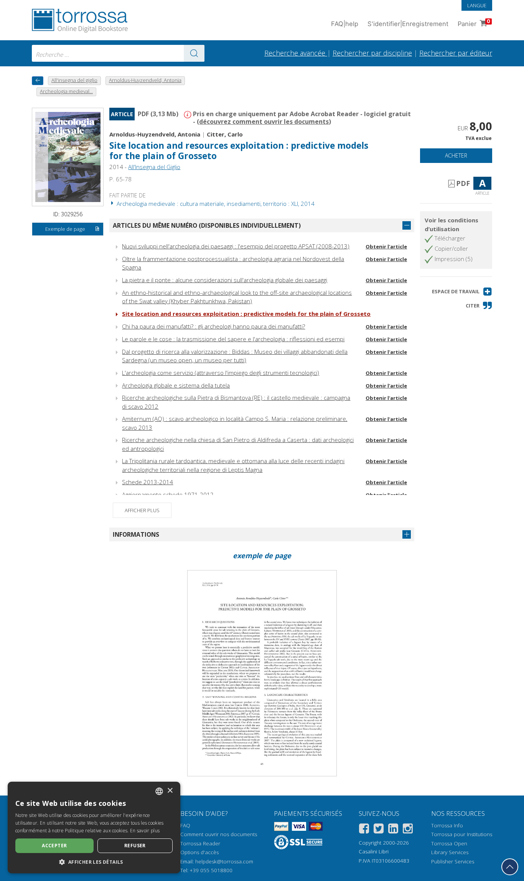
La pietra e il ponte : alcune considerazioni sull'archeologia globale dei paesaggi (224, 280)
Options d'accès (199, 852)
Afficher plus (142, 510)
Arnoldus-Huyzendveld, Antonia (154, 134)
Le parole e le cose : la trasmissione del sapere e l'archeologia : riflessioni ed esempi (233, 339)
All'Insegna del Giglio (154, 167)
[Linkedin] (393, 830)
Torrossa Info (447, 825)
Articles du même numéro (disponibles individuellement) (207, 225)
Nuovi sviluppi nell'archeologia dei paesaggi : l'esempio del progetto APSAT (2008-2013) (235, 246)
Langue (476, 5)
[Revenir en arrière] (37, 80)
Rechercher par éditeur (455, 53)
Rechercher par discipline (372, 53)
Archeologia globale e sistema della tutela (176, 385)
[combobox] (118, 53)
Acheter (456, 155)
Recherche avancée (295, 53)
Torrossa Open (449, 843)
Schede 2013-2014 (147, 482)
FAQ (185, 825)
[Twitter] (378, 830)
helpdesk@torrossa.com (224, 861)
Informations (136, 534)
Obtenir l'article (386, 246)
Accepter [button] (54, 845)
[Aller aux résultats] (194, 53)
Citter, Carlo (225, 134)
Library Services (449, 852)
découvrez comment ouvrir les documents (264, 121)
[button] (462, 291)
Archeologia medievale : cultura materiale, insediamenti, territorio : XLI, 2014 (215, 203)
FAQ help (344, 24)
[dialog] (94, 827)
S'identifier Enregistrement (407, 24)
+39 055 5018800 (211, 870)
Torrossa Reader (200, 843)
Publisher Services (452, 861)
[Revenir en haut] (509, 866)
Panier (474, 23)
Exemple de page (65, 228)
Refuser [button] (135, 845)
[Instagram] (407, 830)
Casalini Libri (374, 851)
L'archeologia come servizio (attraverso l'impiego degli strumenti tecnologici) (220, 372)
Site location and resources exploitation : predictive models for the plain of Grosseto (246, 313)
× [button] (170, 791)
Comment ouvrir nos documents (218, 834)
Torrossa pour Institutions (461, 834)
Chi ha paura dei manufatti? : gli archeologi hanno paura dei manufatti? (213, 326)
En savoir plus (145, 830)
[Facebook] (364, 830)
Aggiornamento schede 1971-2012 (168, 494)
